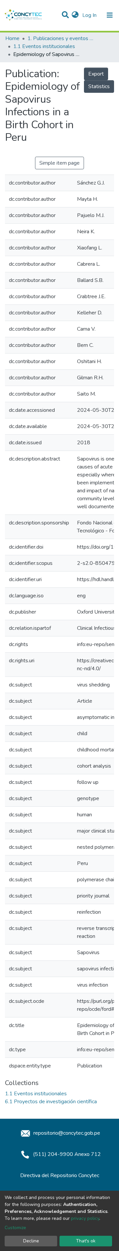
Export (96, 74)
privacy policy (85, 1218)
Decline (31, 1241)
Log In (90, 15)
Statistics (99, 86)
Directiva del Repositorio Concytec (59, 1175)
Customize (15, 1227)
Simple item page (59, 163)
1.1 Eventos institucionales (44, 46)
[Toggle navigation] (109, 15)
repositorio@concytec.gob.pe (66, 1133)
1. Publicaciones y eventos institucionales (60, 38)
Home (12, 38)
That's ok (86, 1241)
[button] (75, 15)
